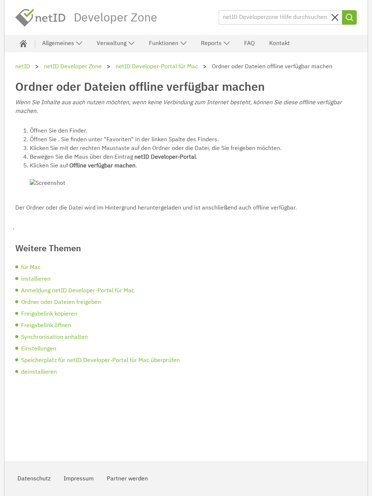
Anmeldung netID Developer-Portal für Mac (77, 291)
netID (40, 18)
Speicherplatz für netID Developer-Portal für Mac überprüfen (100, 360)
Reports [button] (212, 43)
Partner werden (127, 479)
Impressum (79, 479)
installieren (35, 279)
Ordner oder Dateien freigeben (61, 302)
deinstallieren (39, 372)
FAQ (249, 43)
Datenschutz (33, 479)
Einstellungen (38, 349)
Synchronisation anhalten (54, 337)
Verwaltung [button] (112, 43)
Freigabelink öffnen (46, 326)
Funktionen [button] (164, 43)
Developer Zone (115, 18)
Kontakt (279, 43)
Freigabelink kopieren (49, 314)
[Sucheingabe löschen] (335, 17)
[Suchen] (349, 17)
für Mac (31, 268)
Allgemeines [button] (59, 43)
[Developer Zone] (23, 43)
